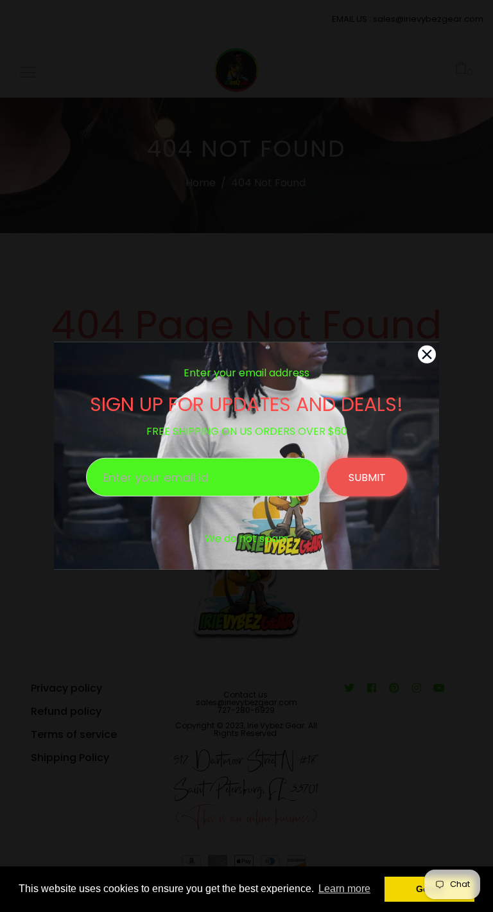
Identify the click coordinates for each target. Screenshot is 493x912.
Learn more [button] (344, 888)
